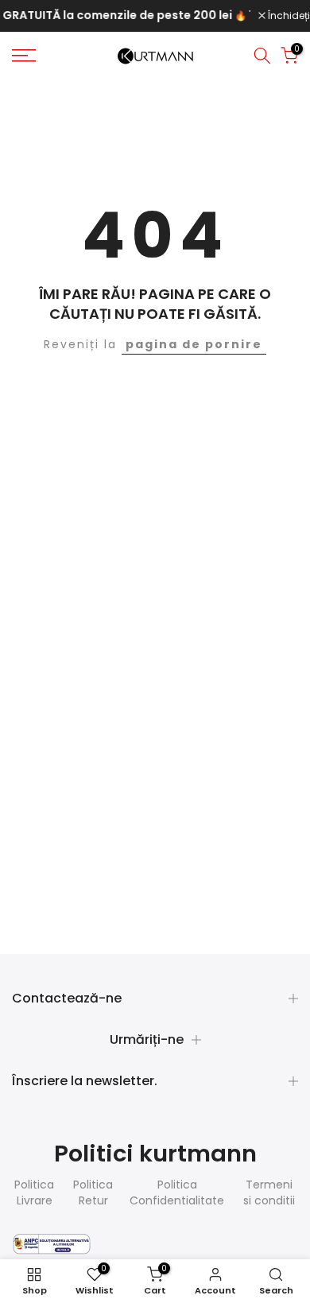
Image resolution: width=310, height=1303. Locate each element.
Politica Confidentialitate (177, 1192)
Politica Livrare (34, 1192)
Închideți (287, 16)
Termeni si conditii (269, 1192)
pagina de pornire (194, 344)
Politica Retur (93, 1192)
